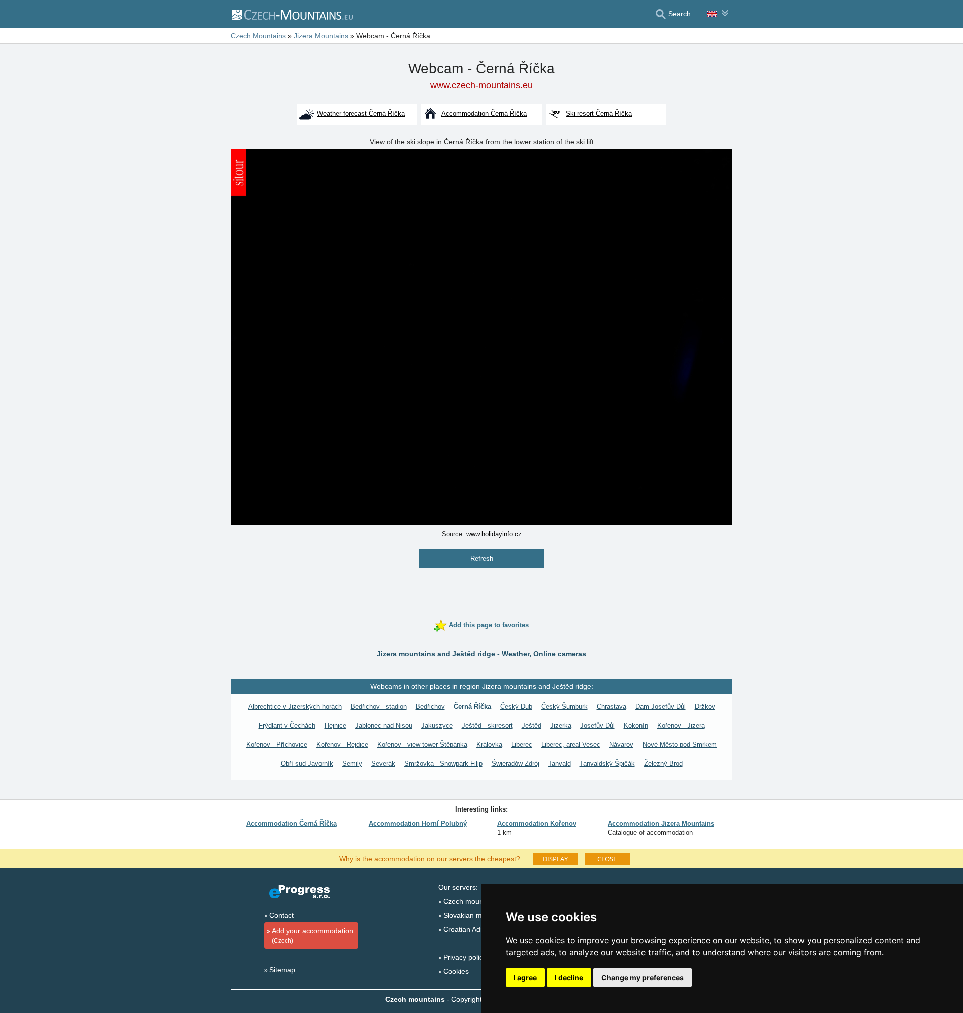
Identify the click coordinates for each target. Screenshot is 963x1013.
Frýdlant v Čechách (287, 725)
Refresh (481, 558)
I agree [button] (525, 977)
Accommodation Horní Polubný (418, 823)
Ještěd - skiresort (487, 725)
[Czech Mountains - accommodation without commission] (292, 14)
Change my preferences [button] (642, 977)
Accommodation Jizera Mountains (661, 823)
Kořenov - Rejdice (342, 744)
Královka (489, 744)
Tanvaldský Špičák (607, 763)
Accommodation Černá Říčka (291, 823)
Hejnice (335, 725)
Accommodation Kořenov (536, 823)
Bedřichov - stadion (379, 706)
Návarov (621, 744)
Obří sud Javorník (307, 763)
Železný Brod (663, 763)
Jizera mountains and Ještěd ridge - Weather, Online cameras (481, 654)
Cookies (456, 971)
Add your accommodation (312, 935)
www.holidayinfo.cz (494, 534)
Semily (352, 763)
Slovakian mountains (476, 915)
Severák (383, 763)
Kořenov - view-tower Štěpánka (422, 744)
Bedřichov (430, 706)
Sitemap (282, 970)
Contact (281, 915)
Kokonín (636, 725)
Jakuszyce (437, 725)
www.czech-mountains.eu (481, 85)
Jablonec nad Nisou (383, 725)
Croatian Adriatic (469, 929)
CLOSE (607, 858)
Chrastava (611, 706)
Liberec (521, 744)
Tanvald (559, 763)
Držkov (705, 706)
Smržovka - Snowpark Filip (443, 763)
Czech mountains (471, 901)
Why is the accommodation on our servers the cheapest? (429, 858)
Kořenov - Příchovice (276, 744)
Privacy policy (465, 957)
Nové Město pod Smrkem (680, 744)
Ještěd (531, 725)
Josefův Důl (597, 725)
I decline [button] (569, 977)
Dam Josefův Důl (660, 706)
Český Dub (516, 706)
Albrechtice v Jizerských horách (295, 706)
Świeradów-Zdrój (515, 763)
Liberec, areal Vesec (570, 744)
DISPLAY (555, 858)
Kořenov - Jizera (681, 725)
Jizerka (560, 725)
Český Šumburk (564, 706)
